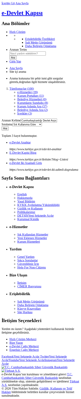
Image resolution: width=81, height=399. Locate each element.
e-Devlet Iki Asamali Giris (25, 163)
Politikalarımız (26, 212)
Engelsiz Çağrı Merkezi (24, 349)
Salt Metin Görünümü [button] (30, 301)
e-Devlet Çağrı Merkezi (24, 346)
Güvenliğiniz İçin (28, 264)
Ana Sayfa (22, 3)
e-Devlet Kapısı (22, 12)
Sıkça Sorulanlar (27, 260)
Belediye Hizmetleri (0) (31, 99)
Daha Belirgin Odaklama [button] (32, 305)
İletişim (21, 282)
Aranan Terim (18, 49)
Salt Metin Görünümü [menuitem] (38, 42)
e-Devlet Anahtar (20, 142)
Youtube (27, 360)
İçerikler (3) (24, 113)
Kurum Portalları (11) (30, 95)
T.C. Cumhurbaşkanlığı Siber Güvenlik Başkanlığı (37, 376)
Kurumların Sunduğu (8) (32, 102)
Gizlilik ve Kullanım (30, 208)
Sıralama (7, 124)
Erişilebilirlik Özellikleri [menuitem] (40, 39)
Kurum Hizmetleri (28, 241)
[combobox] (27, 53)
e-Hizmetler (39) (27, 92)
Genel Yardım (25, 256)
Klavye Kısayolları (29, 308)
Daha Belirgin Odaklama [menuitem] (40, 46)
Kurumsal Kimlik (28, 219)
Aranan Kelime (11, 120)
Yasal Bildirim (26, 201)
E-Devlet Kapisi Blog (22, 152)
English (22, 194)
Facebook (20, 356)
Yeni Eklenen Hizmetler (32, 238)
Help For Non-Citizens (31, 267)
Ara (5, 128)
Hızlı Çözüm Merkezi (22, 339)
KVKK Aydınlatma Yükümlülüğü (38, 205)
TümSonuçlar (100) (21, 88)
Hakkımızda (24, 198)
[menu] (44, 41)
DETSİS (35, 215)
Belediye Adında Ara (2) (32, 110)
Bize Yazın (16, 342)
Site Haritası (24, 312)
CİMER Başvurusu (29, 286)
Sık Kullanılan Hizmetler (32, 234)
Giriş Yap (15, 61)
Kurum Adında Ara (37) (32, 106)
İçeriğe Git (8, 3)
